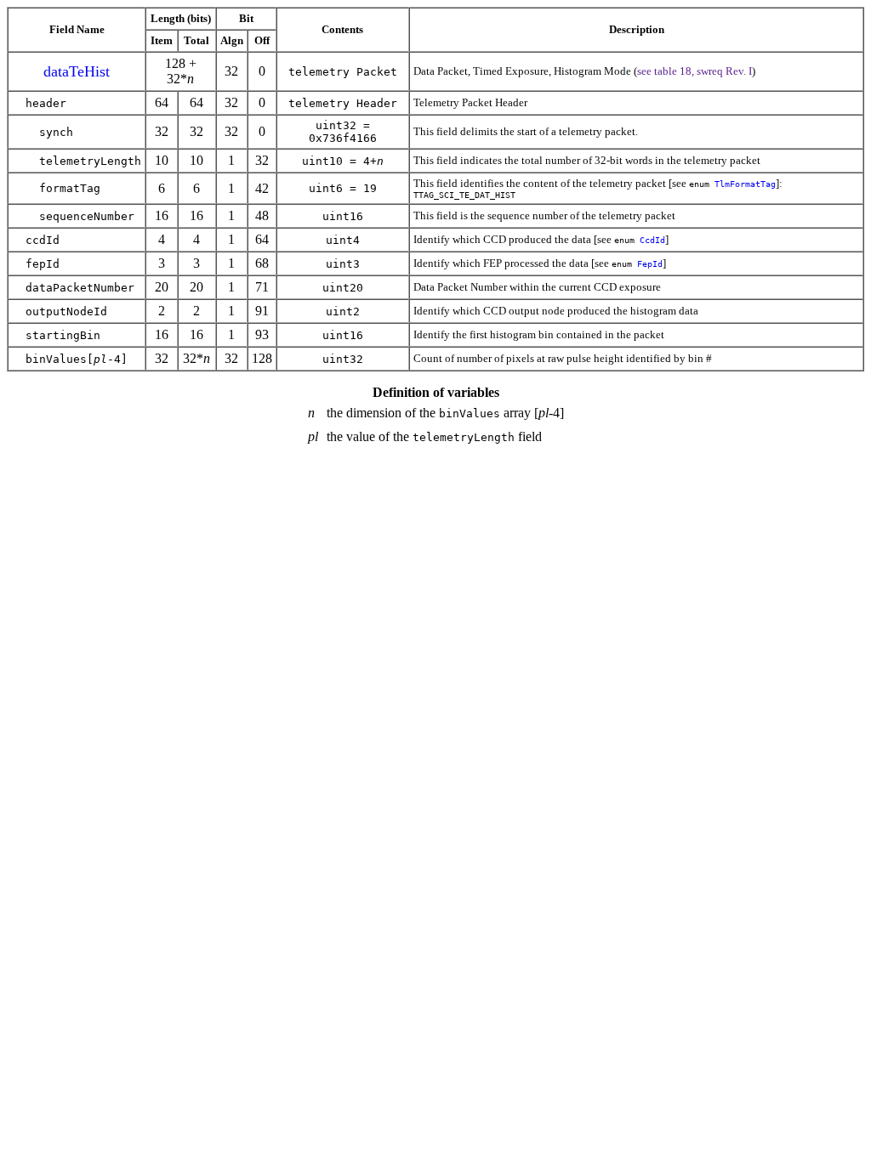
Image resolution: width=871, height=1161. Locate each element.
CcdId (652, 240)
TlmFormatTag (745, 184)
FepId (650, 264)
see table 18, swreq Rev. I (694, 71)
